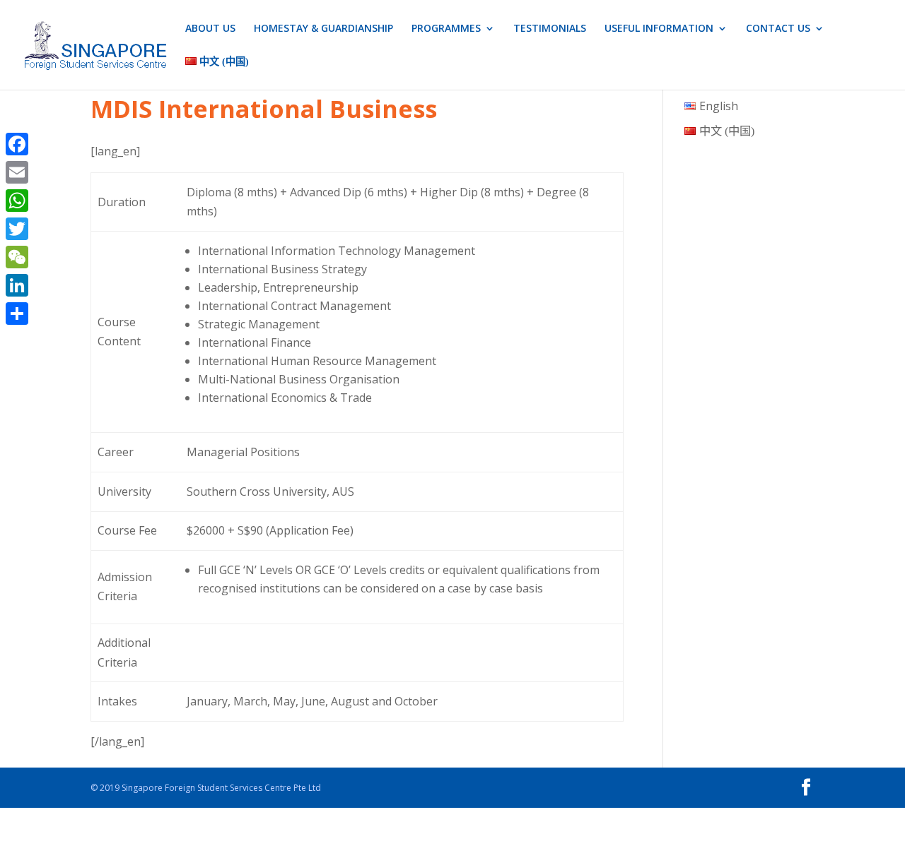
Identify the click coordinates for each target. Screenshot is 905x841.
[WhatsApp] (17, 200)
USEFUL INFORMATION (659, 29)
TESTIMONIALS (549, 29)
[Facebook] (17, 144)
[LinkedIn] (17, 285)
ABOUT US (210, 29)
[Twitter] (17, 229)
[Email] (17, 172)
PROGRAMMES (446, 29)
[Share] (17, 313)
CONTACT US (778, 29)
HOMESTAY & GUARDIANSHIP (323, 29)
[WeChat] (17, 257)
